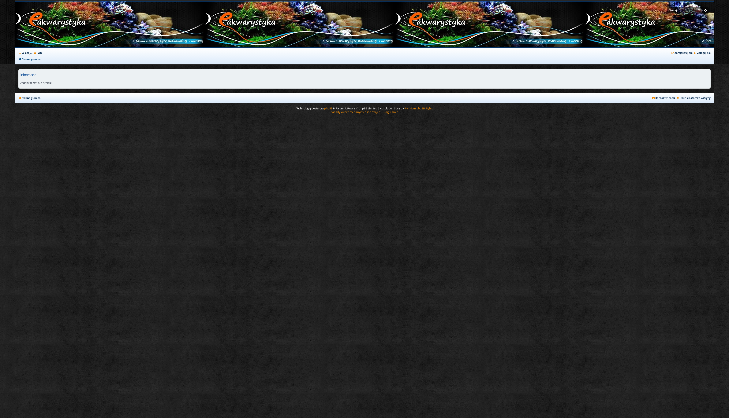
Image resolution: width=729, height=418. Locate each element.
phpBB (328, 108)
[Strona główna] (43, 20)
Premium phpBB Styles (418, 108)
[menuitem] (37, 53)
